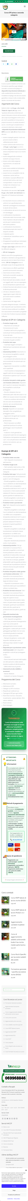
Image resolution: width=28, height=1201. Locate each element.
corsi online (19, 56)
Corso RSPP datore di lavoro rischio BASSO (18, 899)
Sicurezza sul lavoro (11, 56)
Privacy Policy (17, 1198)
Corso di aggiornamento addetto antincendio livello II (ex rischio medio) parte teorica (18, 939)
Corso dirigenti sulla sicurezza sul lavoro (13, 1047)
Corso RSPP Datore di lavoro (12, 1028)
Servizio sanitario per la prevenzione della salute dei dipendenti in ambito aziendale (15, 1160)
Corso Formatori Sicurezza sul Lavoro (14, 1051)
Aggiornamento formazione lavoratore (12, 1007)
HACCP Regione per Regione (10, 1138)
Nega (14, 1190)
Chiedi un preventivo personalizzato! (14, 1070)
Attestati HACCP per (8, 1141)
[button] (25, 1170)
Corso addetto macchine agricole (13, 1024)
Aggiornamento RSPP (10, 1032)
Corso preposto (9, 1042)
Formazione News (7, 1150)
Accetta (14, 1186)
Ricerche (5, 1147)
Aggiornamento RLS (10, 1035)
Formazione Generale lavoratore (13, 1003)
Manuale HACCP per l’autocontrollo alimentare (12, 1134)
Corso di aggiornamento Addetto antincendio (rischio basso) (13, 1013)
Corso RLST (8, 1039)
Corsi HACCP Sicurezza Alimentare (12, 1130)
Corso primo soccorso (10, 1017)
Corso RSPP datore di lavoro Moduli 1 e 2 (18, 911)
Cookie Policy (10, 1198)
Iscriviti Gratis (9, 51)
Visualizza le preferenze (14, 1194)
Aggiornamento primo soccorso (13, 1021)
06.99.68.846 (17, 840)
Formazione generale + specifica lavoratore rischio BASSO (18, 972)
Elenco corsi (6, 1127)
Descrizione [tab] (5, 73)
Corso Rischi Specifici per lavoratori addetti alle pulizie (18, 957)
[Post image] (3, 1158)
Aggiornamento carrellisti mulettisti (17, 923)
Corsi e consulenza (8, 1144)
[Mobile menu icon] (25, 6)
